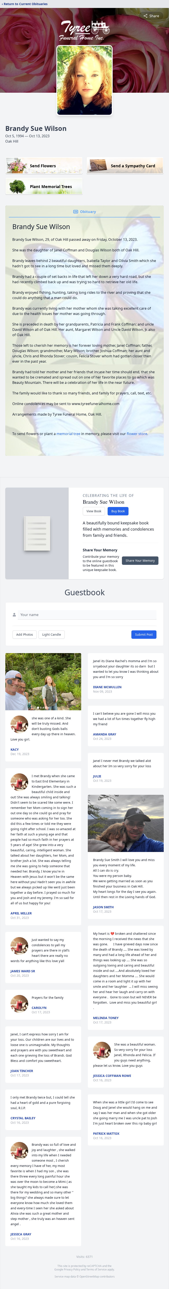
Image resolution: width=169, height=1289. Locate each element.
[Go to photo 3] (43, 708)
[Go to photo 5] (49, 708)
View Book (93, 511)
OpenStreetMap (89, 1276)
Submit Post (144, 634)
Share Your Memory (140, 560)
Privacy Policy (72, 1269)
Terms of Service (96, 1269)
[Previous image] (9, 681)
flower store (137, 433)
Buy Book (118, 511)
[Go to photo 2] (41, 708)
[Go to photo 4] (46, 708)
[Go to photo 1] (38, 708)
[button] (43, 681)
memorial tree (68, 433)
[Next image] (76, 681)
